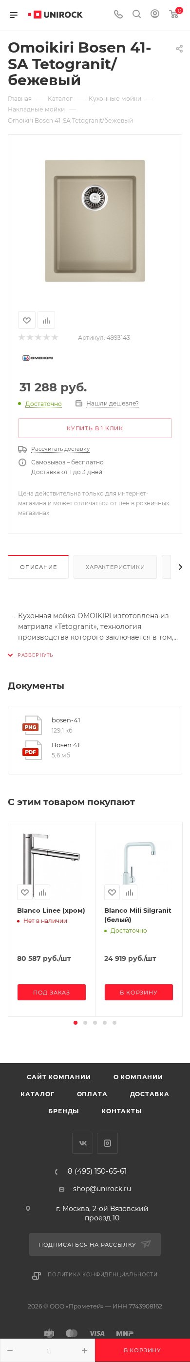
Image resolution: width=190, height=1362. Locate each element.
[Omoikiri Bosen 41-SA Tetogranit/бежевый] (95, 221)
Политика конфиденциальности (103, 1274)
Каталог (37, 1094)
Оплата (92, 1094)
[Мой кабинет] (155, 15)
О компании (138, 1077)
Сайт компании (59, 1077)
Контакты (121, 1111)
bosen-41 (66, 720)
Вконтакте (82, 1143)
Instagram (107, 1143)
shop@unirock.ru (102, 1188)
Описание (38, 567)
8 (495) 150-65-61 (97, 1171)
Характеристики (115, 567)
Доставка (150, 1094)
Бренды (63, 1111)
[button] (75, 1022)
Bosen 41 (66, 745)
